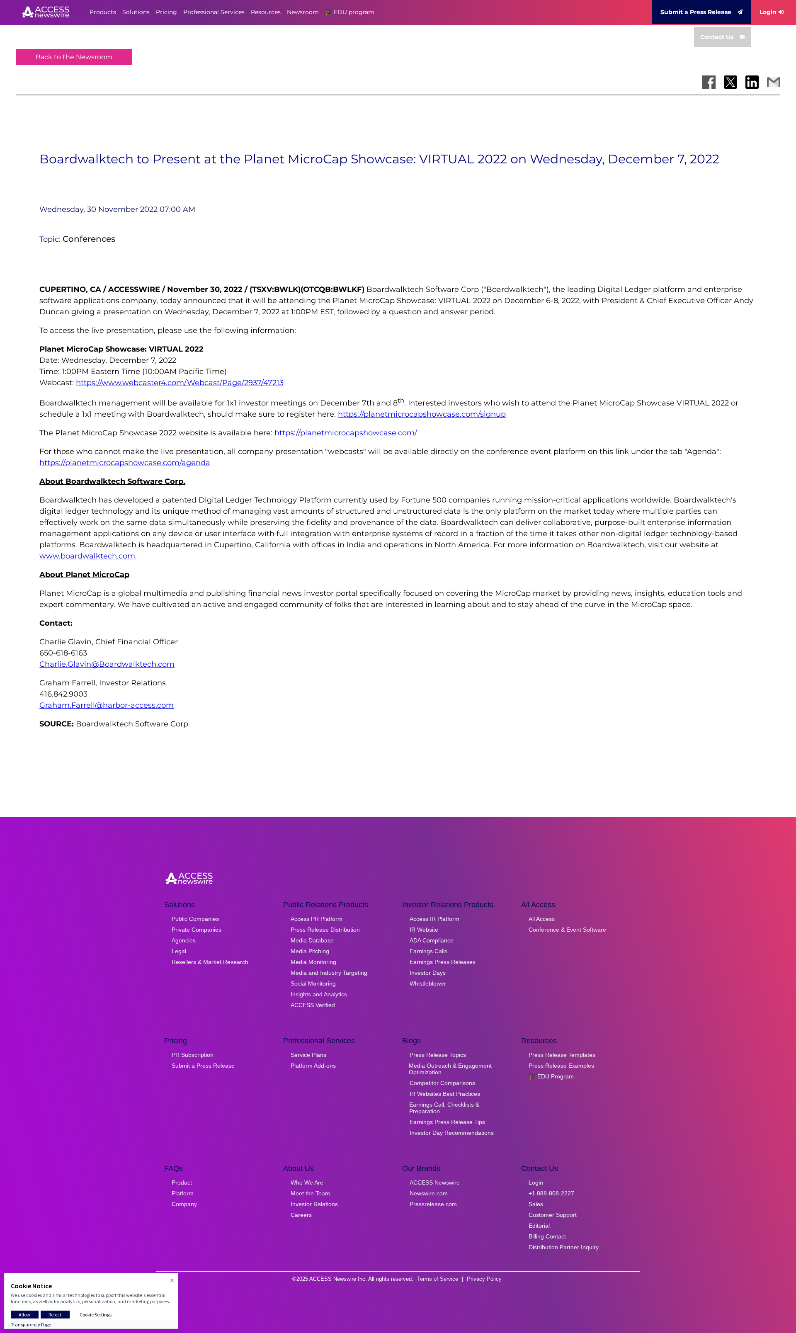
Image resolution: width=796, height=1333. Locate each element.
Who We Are (307, 1182)
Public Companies (195, 918)
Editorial (539, 1225)
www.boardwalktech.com (87, 556)
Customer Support (553, 1215)
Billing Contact (547, 1236)
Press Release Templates (562, 1054)
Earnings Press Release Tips (447, 1122)
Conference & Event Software (567, 929)
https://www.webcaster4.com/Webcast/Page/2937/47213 (180, 382)
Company (184, 1204)
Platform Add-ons (313, 1065)
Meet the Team (310, 1193)
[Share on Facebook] (709, 82)
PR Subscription (193, 1054)
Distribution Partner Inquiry (564, 1247)
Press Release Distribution (325, 929)
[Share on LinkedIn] (752, 82)
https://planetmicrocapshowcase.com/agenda (124, 462)
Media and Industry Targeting (329, 972)
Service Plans (308, 1054)
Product (182, 1182)
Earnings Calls (428, 951)
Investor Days (428, 972)
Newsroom (303, 12)
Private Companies (196, 929)
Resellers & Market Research (210, 962)
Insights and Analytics (319, 994)
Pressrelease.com (433, 1204)
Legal (179, 951)
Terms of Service (437, 1279)
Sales (536, 1204)
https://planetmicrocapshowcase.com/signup (422, 414)
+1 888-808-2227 (551, 1193)
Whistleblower (428, 983)
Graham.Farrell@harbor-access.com (106, 705)
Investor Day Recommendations (452, 1132)
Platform (183, 1193)
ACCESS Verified (313, 1005)
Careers (301, 1215)
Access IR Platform (434, 918)
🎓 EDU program (349, 12)
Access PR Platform (316, 918)
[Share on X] (730, 82)
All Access (542, 918)
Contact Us (716, 37)
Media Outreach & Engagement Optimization (450, 1069)
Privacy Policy (484, 1279)
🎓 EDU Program (551, 1076)
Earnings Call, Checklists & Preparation (444, 1107)
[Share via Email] (773, 82)
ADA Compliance (432, 940)
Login (768, 12)
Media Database (312, 940)
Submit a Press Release (695, 12)
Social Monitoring (313, 983)
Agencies (184, 940)
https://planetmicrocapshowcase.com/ (345, 432)
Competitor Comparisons (442, 1083)
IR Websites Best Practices (445, 1093)
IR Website (424, 929)
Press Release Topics (438, 1054)
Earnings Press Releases (443, 962)
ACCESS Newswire (435, 1182)
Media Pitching (310, 951)
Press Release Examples (561, 1065)
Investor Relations (314, 1204)
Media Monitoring (313, 962)
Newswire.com (429, 1193)
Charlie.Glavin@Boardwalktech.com (107, 664)
